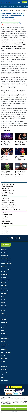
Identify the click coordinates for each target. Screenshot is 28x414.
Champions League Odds (8, 202)
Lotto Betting (5, 212)
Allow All (14, 406)
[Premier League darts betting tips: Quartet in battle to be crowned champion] (21, 166)
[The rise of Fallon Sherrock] (7, 151)
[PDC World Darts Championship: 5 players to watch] (7, 136)
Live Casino (5, 231)
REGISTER (24, 2)
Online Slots (5, 233)
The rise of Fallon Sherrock (5, 157)
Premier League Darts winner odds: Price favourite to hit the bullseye (21, 142)
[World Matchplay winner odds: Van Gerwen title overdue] (7, 166)
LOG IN (19, 2)
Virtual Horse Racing (7, 193)
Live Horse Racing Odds (8, 190)
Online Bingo (5, 226)
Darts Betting (5, 217)
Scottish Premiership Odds (9, 205)
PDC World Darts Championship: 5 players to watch (5, 142)
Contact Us (6, 245)
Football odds (5, 198)
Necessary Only (14, 408)
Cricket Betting (6, 221)
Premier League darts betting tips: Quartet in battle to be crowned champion (21, 172)
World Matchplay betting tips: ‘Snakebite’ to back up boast (21, 158)
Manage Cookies (14, 411)
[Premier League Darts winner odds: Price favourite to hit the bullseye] (21, 136)
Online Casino (5, 228)
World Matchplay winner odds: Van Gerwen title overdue (6, 172)
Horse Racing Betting (7, 186)
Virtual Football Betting (8, 207)
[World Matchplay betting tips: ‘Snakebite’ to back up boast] (21, 151)
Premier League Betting (8, 200)
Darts (5, 10)
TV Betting (4, 219)
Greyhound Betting (7, 214)
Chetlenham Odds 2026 (8, 184)
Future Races (5, 188)
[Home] (1, 10)
